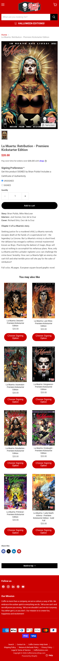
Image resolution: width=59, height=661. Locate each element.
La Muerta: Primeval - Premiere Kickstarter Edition (15, 514)
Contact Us (21, 644)
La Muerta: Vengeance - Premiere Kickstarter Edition (44, 386)
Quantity (4, 190)
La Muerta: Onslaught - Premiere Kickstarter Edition (43, 450)
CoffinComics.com (41, 650)
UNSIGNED (9, 181)
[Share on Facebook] (3, 551)
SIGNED (7, 185)
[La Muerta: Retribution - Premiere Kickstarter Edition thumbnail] (4, 135)
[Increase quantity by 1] (25, 196)
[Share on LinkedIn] (14, 551)
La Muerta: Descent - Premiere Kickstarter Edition (15, 323)
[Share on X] (9, 551)
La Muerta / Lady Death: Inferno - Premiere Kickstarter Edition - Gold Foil (43, 517)
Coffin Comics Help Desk (38, 644)
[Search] (54, 17)
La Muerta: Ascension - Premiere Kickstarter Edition (15, 387)
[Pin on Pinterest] (19, 551)
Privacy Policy (46, 647)
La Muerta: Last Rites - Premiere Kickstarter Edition (43, 323)
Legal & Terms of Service (21, 650)
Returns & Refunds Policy (28, 647)
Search (11, 644)
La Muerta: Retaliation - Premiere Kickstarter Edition (15, 450)
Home (4, 35)
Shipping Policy (10, 647)
